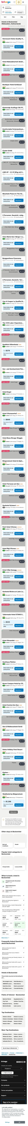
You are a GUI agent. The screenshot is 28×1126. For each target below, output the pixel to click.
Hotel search (5, 1053)
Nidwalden (4, 1054)
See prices (18, 46)
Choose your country (6, 1065)
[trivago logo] (6, 2)
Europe (12, 1053)
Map (22, 17)
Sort (5, 17)
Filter (13, 17)
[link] (14, 2)
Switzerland (19, 1053)
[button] (13, 7)
